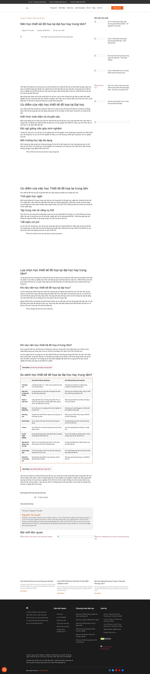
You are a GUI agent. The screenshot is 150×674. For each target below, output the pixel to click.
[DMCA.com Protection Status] (106, 639)
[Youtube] (116, 670)
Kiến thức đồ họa (38, 18)
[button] (37, 504)
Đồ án (89, 8)
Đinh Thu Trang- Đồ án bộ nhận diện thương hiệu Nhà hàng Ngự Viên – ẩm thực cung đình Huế (118, 88)
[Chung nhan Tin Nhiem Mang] (107, 649)
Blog (93, 8)
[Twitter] (113, 670)
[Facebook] (110, 670)
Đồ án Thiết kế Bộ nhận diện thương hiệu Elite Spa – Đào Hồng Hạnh (117, 41)
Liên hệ (99, 8)
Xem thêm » (23, 591)
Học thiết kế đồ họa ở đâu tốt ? (40, 469)
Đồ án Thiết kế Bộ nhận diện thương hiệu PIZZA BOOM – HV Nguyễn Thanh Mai (118, 24)
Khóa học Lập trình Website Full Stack (87, 620)
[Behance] (123, 670)
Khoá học (70, 8)
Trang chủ (53, 8)
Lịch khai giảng (80, 8)
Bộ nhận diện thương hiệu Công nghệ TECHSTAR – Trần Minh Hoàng (118, 58)
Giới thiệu (62, 8)
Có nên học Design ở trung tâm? (41, 367)
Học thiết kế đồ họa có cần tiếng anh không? (36, 581)
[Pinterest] (119, 670)
